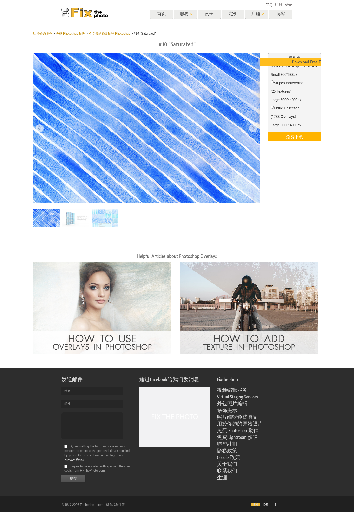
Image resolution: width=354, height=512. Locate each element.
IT (275, 504)
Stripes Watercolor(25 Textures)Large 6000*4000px (287, 91)
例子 (209, 14)
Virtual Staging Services (237, 397)
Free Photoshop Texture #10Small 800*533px (294, 70)
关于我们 (227, 464)
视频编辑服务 (232, 390)
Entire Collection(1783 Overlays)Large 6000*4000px (286, 116)
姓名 (67, 391)
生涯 (222, 477)
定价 (233, 14)
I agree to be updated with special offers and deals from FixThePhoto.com (97, 468)
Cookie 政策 (228, 457)
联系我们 (227, 471)
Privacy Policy (74, 459)
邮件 (67, 403)
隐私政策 (227, 451)
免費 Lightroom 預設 (237, 437)
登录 (288, 5)
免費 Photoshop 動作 (237, 430)
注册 (278, 5)
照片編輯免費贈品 (237, 417)
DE (265, 504)
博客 (280, 14)
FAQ (269, 5)
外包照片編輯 (232, 403)
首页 (161, 14)
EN (255, 504)
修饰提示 (227, 410)
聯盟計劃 (227, 444)
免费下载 (294, 136)
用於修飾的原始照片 (239, 424)
